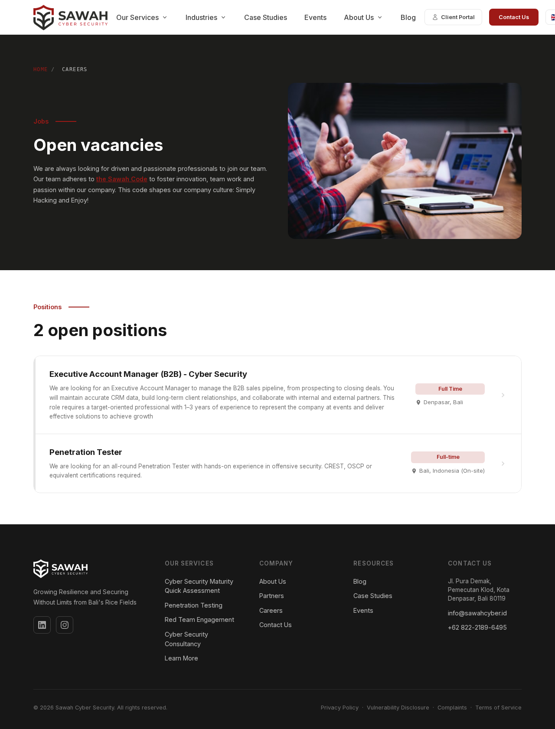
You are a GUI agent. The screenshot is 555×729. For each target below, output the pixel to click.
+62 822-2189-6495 (477, 627)
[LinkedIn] (42, 625)
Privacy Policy (340, 707)
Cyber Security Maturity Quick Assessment (199, 586)
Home (40, 69)
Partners (271, 595)
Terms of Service (498, 707)
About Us (359, 17)
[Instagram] (64, 625)
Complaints (452, 707)
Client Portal (458, 17)
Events (315, 17)
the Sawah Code (121, 179)
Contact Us (514, 17)
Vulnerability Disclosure (398, 707)
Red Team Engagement (199, 619)
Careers (271, 610)
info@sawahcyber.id (477, 613)
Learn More (181, 658)
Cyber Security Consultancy (186, 639)
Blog (408, 17)
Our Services (137, 17)
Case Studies (265, 17)
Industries (201, 17)
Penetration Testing (193, 605)
